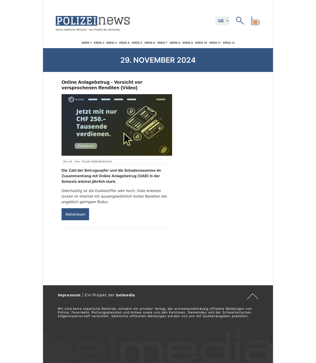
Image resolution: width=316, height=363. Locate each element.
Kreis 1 (87, 42)
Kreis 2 (99, 42)
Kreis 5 (137, 42)
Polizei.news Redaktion (97, 161)
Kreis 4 (124, 42)
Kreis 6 (150, 42)
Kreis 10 (201, 42)
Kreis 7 (162, 42)
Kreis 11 (215, 42)
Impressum (69, 295)
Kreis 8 (175, 42)
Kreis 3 (111, 42)
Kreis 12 (229, 42)
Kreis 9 (188, 42)
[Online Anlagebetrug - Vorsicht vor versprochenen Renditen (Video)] (117, 125)
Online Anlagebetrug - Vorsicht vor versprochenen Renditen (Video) (102, 84)
